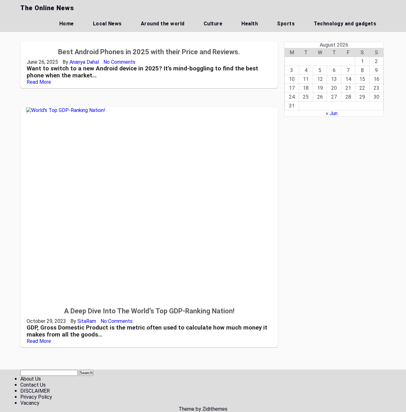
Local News (107, 24)
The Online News (47, 8)
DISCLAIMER (35, 391)
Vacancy (29, 403)
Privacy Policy (36, 397)
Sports (286, 24)
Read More (39, 82)
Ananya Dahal (84, 62)
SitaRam (86, 321)
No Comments (119, 62)
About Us (30, 379)
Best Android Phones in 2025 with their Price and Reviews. (149, 52)
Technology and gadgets (345, 24)
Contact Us (33, 385)
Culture (213, 24)
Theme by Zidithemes (203, 409)
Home (66, 24)
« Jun (331, 113)
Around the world (163, 24)
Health (249, 24)
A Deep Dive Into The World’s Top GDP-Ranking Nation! (149, 311)
